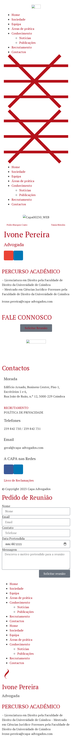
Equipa (16, 24)
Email (6, 516)
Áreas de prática (23, 29)
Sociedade (18, 19)
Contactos (19, 52)
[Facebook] (8, 469)
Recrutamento (22, 47)
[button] (36, 109)
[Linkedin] (18, 469)
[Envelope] (8, 255)
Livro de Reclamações (19, 480)
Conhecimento (22, 33)
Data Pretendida (13, 538)
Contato (7, 527)
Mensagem (9, 549)
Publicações (27, 42)
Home (16, 15)
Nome (6, 505)
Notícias (25, 38)
